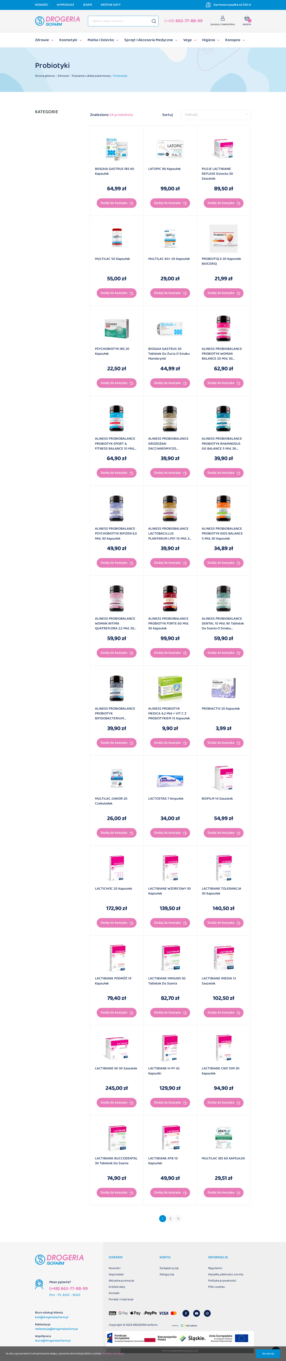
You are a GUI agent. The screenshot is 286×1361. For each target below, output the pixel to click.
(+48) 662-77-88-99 (68, 1288)
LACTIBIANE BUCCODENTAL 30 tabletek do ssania (116, 1161)
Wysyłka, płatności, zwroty (225, 1274)
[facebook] (185, 1313)
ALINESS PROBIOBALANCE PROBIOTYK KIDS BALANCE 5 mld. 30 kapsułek (222, 533)
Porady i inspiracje (121, 1299)
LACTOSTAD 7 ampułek (165, 798)
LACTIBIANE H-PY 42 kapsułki (164, 1071)
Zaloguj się (167, 1274)
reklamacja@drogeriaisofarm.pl (56, 1329)
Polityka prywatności (222, 1280)
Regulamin (215, 1268)
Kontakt (114, 1293)
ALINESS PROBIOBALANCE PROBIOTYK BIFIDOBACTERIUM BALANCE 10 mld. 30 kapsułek (115, 714)
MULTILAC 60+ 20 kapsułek (169, 259)
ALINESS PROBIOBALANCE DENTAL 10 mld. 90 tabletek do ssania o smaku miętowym (223, 624)
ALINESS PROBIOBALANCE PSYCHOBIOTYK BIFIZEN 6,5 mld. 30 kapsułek (116, 533)
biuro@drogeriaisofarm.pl (52, 1340)
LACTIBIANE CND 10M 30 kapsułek (221, 1071)
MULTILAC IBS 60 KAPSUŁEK (223, 1158)
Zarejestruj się (169, 1268)
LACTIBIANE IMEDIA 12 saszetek (219, 981)
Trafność (191, 114)
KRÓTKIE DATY (111, 4)
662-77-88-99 (183, 21)
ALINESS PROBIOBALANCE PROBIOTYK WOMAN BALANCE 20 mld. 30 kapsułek (222, 354)
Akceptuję (268, 1353)
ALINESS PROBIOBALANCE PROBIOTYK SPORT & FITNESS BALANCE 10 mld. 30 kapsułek (115, 444)
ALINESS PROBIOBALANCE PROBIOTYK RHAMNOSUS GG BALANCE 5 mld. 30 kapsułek (222, 444)
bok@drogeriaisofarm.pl (51, 1317)
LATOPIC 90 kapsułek (164, 169)
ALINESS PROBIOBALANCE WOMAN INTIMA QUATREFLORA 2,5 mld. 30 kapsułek (115, 624)
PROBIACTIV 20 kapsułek (221, 708)
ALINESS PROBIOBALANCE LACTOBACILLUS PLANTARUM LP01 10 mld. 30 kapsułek (169, 534)
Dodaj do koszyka (114, 203)
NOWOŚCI (41, 4)
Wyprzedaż (116, 1274)
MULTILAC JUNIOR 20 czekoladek (111, 801)
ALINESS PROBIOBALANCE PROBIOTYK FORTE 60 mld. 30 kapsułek (168, 623)
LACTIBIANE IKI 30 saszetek (116, 1068)
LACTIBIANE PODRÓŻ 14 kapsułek (113, 981)
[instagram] (207, 1313)
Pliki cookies (216, 1286)
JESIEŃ (87, 4)
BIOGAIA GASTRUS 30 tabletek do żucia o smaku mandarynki (169, 354)
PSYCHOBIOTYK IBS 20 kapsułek (112, 351)
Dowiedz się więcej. (113, 1353)
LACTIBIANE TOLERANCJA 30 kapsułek (221, 891)
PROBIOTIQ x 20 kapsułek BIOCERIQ (221, 261)
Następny (178, 1218)
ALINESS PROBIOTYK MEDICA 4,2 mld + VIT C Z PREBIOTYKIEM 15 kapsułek (169, 713)
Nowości (114, 1268)
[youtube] (196, 1313)
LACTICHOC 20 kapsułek (113, 888)
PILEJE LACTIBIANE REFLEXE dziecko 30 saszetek (217, 174)
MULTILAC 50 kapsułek (112, 259)
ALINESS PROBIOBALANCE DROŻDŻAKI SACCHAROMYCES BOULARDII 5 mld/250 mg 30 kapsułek (170, 444)
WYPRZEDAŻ (65, 4)
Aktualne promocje (121, 1280)
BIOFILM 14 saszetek (217, 798)
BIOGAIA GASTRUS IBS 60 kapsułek (114, 171)
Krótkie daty (117, 1286)
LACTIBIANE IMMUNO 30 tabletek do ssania (167, 981)
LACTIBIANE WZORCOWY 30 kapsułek (169, 891)
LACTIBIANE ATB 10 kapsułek (163, 1161)
